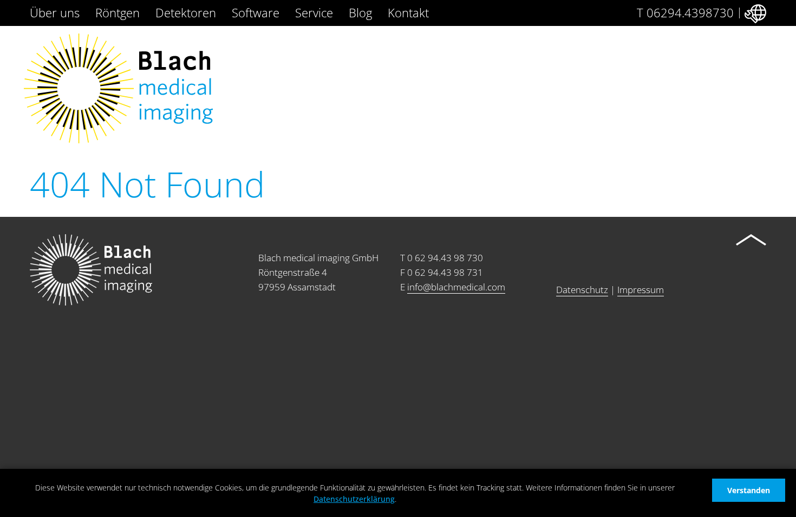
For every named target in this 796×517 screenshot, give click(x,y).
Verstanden (748, 490)
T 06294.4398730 (685, 12)
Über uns (55, 12)
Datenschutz (582, 289)
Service (314, 12)
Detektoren (185, 12)
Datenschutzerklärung (354, 499)
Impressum (640, 289)
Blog (360, 12)
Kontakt (408, 12)
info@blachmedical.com (456, 287)
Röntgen (117, 12)
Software (255, 12)
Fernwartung (754, 11)
